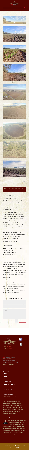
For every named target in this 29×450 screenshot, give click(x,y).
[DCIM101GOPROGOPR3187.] (14, 100)
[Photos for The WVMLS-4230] (14, 61)
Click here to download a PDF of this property (13, 190)
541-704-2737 (9, 348)
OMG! (17, 448)
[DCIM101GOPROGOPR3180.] (14, 119)
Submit (23, 321)
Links (5, 387)
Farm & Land (7, 381)
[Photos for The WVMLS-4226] (14, 81)
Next (24, 181)
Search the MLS (8, 389)
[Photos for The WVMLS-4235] (14, 177)
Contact (6, 379)
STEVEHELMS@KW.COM (12, 352)
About (5, 376)
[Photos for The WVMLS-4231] (14, 42)
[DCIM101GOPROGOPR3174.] (14, 158)
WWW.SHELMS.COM (11, 355)
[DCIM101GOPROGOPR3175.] (14, 138)
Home (5, 373)
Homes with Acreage (9, 384)
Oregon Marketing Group (17, 445)
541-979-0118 (9, 346)
